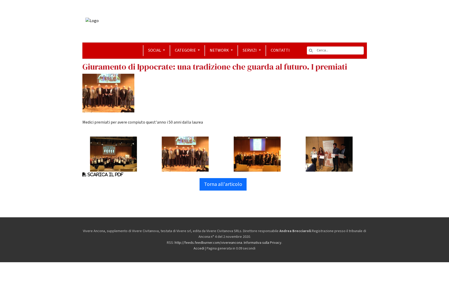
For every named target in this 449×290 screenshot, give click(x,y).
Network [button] (220, 50)
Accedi (199, 248)
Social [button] (155, 50)
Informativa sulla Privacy (262, 242)
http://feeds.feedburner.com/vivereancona (208, 242)
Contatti (280, 50)
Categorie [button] (186, 50)
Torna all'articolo (223, 184)
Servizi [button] (250, 50)
